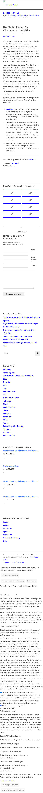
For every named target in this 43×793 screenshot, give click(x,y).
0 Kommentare (18, 34)
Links (5, 541)
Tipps (5, 388)
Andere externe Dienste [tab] (8, 711)
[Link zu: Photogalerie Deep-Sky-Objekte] (30, 207)
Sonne (5, 410)
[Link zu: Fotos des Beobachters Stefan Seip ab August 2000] (12, 214)
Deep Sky (7, 382)
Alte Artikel (15, 163)
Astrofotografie (8, 372)
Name (33, 251)
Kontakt (6, 522)
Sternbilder (6, 36)
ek (13, 36)
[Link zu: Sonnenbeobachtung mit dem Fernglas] (30, 214)
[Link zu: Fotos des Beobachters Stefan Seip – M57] (12, 207)
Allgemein (7, 369)
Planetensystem (9, 407)
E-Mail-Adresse (33, 259)
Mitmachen (7, 528)
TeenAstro (7, 429)
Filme (5, 385)
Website (33, 265)
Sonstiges (7, 413)
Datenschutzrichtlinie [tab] (7, 771)
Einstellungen (31, 581)
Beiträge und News (11, 12)
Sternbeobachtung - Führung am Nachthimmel (20, 450)
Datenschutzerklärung (11, 537)
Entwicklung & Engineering (13, 426)
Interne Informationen (11, 397)
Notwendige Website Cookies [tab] (9, 626)
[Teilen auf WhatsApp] (6, 168)
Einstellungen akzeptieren (10, 575)
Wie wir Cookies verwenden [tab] (9, 595)
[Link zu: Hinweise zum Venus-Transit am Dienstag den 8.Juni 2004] (12, 200)
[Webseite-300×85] (17, 4)
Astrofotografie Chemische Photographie (18, 375)
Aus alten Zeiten (29, 34)
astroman (32, 159)
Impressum (7, 534)
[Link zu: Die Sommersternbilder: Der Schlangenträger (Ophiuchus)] (12, 193)
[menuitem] (6, 562)
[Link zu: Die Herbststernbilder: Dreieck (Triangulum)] (30, 193)
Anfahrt (6, 525)
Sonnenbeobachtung (11, 466)
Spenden (6, 531)
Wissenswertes (9, 435)
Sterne (5, 419)
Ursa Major (9, 109)
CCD (5, 394)
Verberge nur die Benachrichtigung (13, 581)
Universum (7, 432)
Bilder (5, 379)
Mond (5, 404)
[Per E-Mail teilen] (6, 172)
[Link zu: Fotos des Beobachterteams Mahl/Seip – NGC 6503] (30, 200)
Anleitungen (7, 401)
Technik (6, 423)
